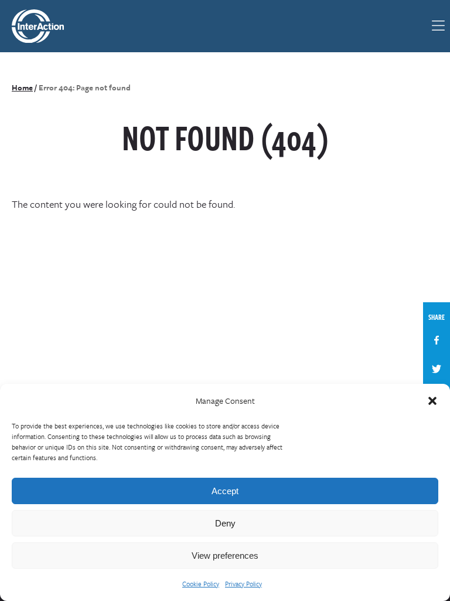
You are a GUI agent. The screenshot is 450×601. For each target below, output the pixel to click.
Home (22, 87)
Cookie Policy (200, 584)
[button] (432, 401)
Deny (225, 523)
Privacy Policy (243, 584)
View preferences (225, 556)
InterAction (45, 26)
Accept (225, 491)
